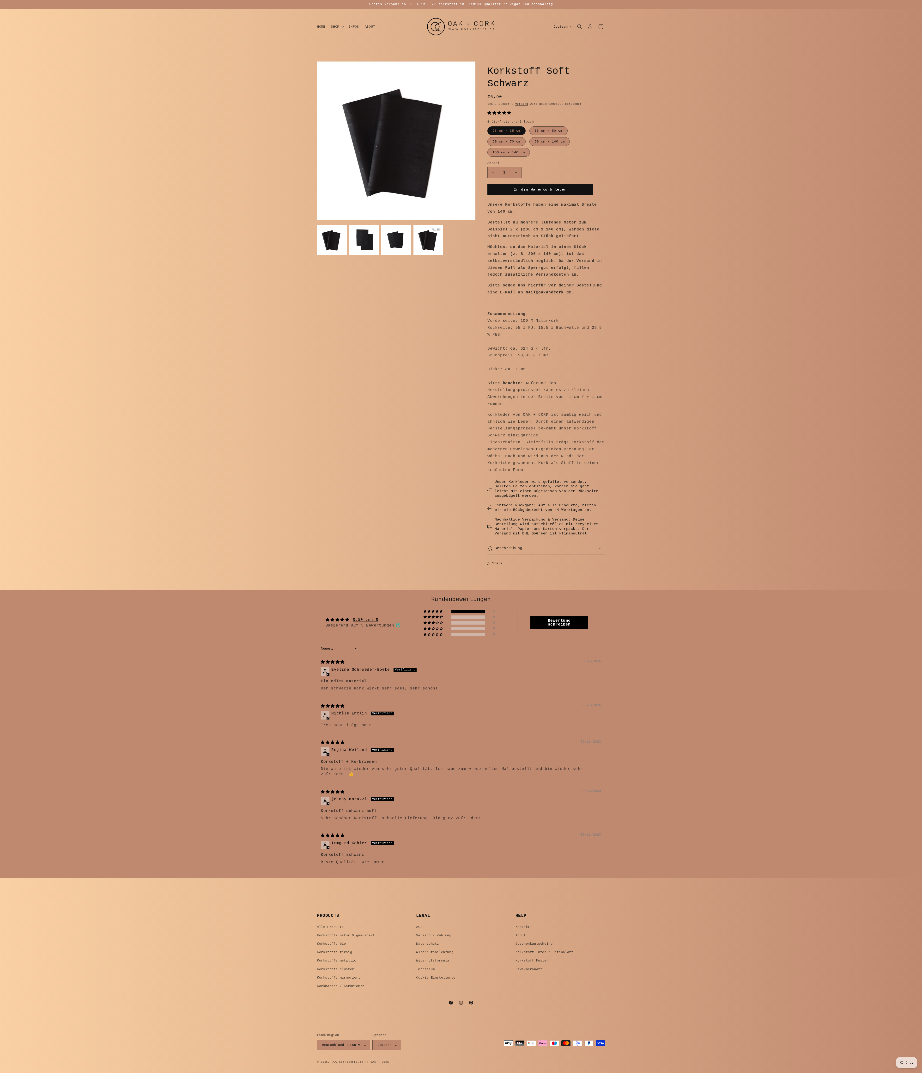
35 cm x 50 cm (548, 131)
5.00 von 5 (365, 620)
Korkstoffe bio (331, 944)
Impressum (425, 969)
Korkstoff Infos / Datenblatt (544, 952)
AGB (419, 927)
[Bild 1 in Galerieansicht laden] (332, 240)
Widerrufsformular (433, 960)
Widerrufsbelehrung (434, 952)
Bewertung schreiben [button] (559, 623)
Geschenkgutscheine (534, 944)
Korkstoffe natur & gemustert (346, 935)
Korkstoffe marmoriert (338, 978)
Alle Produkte (330, 927)
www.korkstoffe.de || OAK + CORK (360, 1062)
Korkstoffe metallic (336, 960)
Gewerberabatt (529, 969)
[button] (337, 27)
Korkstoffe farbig (334, 952)
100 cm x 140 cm (508, 152)
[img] (333, 662)
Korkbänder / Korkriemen (340, 986)
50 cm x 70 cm (506, 141)
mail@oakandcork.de (548, 292)
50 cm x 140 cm (549, 141)
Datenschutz (427, 944)
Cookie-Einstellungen (436, 978)
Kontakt (523, 927)
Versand (521, 104)
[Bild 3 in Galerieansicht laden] (396, 240)
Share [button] (497, 563)
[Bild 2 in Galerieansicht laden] (364, 240)
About (521, 935)
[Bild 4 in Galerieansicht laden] (428, 240)
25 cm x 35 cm (506, 131)
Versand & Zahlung (433, 935)
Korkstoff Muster (532, 960)
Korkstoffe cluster (335, 969)
